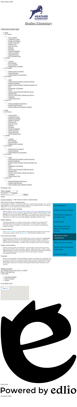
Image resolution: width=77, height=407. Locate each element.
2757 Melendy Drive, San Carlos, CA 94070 (14, 270)
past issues (24, 233)
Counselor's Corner (14, 39)
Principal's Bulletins (14, 51)
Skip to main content (7, 1)
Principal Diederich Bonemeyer (17, 103)
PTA (9, 87)
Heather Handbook (14, 83)
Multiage (11, 48)
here (10, 217)
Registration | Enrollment (15, 88)
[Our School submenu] (5, 36)
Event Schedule (13, 65)
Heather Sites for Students (16, 71)
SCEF (10, 90)
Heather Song (12, 44)
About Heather (12, 37)
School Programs (13, 54)
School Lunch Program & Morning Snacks (21, 92)
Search (3, 194)
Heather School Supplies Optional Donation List (22, 85)
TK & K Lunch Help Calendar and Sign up (21, 95)
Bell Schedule (12, 63)
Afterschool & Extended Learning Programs (21, 81)
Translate (14, 193)
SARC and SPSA (13, 53)
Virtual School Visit (14, 98)
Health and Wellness (14, 41)
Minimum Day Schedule (15, 66)
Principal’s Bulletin (10, 231)
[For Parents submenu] (5, 78)
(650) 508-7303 (10, 272)
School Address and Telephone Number (20, 107)
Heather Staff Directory (15, 105)
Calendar (11, 61)
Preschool (11, 49)
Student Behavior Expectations (17, 75)
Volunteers (11, 97)
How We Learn (12, 46)
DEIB (10, 80)
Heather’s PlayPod (13, 43)
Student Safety (12, 93)
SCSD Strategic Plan (14, 56)
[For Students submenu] (5, 70)
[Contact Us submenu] (5, 102)
